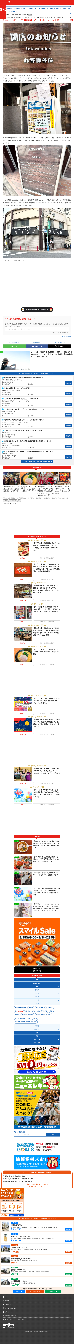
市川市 (52, 1011)
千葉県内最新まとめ (20, 1007)
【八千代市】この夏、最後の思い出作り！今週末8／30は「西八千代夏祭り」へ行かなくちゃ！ (46, 701)
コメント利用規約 (66, 336)
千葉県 (30, 15)
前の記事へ (15, 342)
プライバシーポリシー (10, 1315)
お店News (36, 20)
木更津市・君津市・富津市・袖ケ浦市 (25, 1022)
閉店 (19, 500)
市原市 (35, 1018)
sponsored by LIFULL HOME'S (48, 1218)
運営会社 (7, 1300)
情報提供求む (8, 1304)
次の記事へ (59, 342)
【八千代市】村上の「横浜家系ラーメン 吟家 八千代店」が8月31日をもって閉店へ (46, 652)
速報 (71, 20)
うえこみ (14, 503)
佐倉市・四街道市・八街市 (22, 1018)
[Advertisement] (37, 520)
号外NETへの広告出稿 (10, 1308)
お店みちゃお (45, 20)
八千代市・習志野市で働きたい (29, 373)
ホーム (6, 1297)
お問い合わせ (8, 1312)
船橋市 (17, 1014)
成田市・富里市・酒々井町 (43, 1014)
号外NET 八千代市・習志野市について (15, 1319)
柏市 (18, 1011)
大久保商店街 (13, 500)
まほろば (6, 500)
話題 (58, 20)
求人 (22, 20)
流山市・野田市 (40, 1007)
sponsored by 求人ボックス (48, 373)
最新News (15, 20)
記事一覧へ (37, 342)
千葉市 (31, 1007)
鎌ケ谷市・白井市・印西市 (32, 1011)
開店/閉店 (28, 20)
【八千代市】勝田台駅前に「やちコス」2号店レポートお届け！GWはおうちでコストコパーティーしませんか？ (46, 609)
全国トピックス (5, 20)
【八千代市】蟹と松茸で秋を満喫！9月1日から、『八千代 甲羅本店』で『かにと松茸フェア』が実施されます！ (46, 859)
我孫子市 (50, 1007)
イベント (64, 20)
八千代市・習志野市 (27, 1014)
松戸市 (45, 1011)
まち (53, 20)
